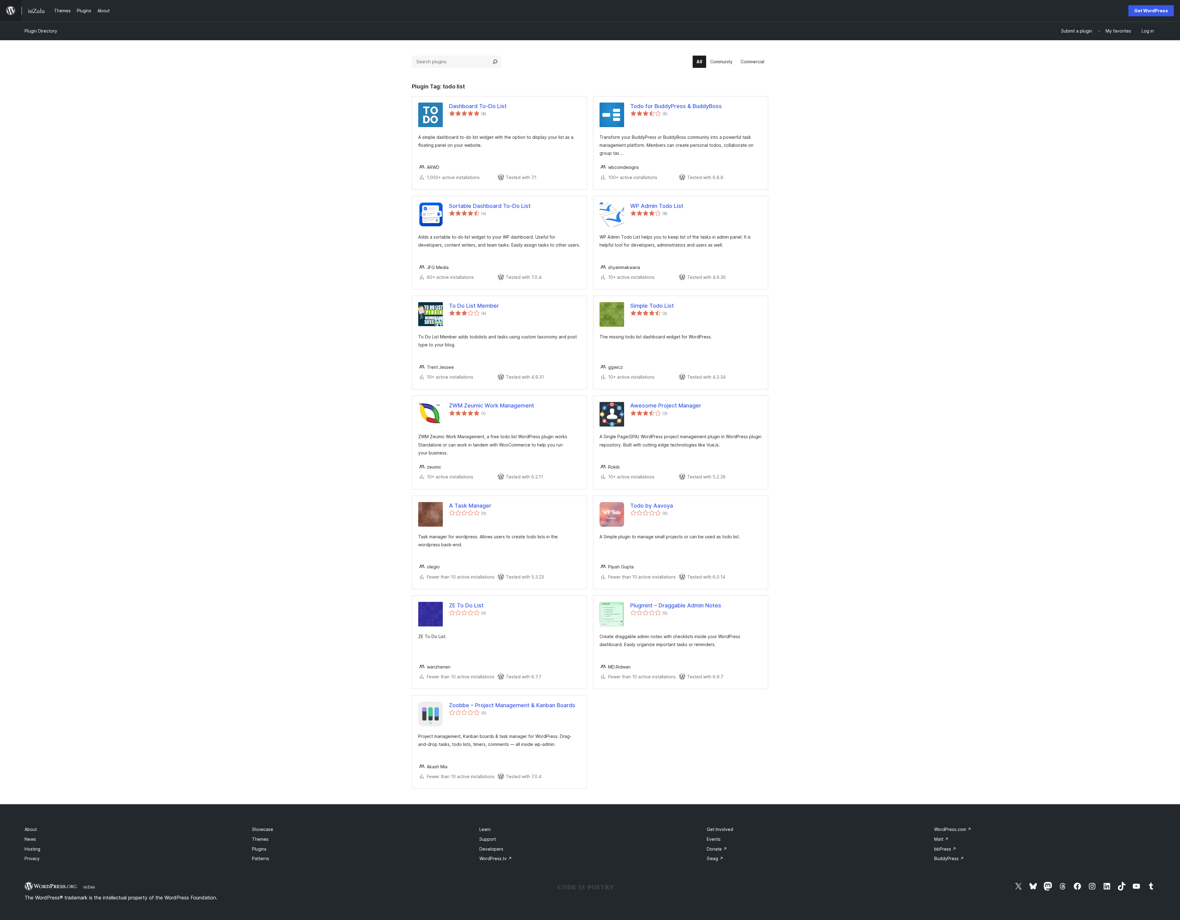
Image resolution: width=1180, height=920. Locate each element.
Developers (491, 849)
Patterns (260, 858)
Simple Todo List (652, 305)
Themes (260, 839)
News (30, 839)
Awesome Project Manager (665, 405)
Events (714, 839)
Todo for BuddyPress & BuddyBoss (676, 106)
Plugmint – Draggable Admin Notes (675, 605)
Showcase (262, 829)
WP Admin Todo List (656, 206)
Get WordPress (1151, 10)
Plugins (259, 849)
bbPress (945, 849)
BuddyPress (949, 858)
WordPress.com (952, 829)
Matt (941, 839)
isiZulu (89, 886)
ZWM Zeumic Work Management (491, 405)
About (31, 829)
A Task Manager (470, 505)
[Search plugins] (495, 62)
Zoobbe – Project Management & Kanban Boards (512, 705)
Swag (715, 858)
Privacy (32, 858)
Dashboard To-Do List (478, 106)
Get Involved (720, 829)
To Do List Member (474, 305)
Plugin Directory (41, 30)
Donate (717, 849)
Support (487, 839)
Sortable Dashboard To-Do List (490, 206)
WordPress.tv (495, 858)
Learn (485, 829)
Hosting (32, 849)
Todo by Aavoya (651, 505)
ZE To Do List (466, 605)
